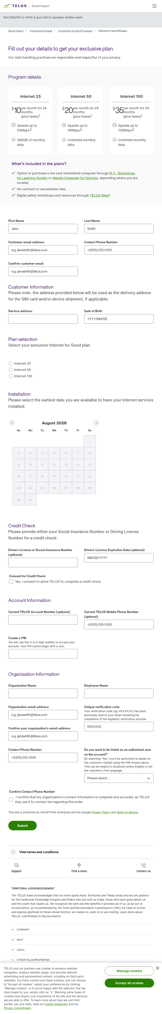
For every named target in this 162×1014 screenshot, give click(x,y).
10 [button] (30, 465)
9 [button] (19, 465)
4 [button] (42, 453)
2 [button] (30, 129)
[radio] (43, 363)
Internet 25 (22, 363)
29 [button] (90, 488)
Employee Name (96, 685)
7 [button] (78, 453)
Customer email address (26, 242)
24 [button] (30, 488)
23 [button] (19, 488)
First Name (16, 220)
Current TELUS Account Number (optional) (39, 611)
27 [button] (66, 488)
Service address (20, 311)
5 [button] (54, 453)
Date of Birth (93, 311)
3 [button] (30, 453)
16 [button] (18, 476)
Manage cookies (129, 971)
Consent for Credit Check (27, 576)
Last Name (92, 220)
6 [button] (66, 453)
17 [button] (30, 476)
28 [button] (78, 488)
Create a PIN (17, 638)
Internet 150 (23, 376)
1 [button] (39, 115)
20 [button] (66, 476)
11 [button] (42, 465)
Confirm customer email (25, 263)
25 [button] (42, 488)
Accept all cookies (129, 983)
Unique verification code (102, 706)
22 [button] (90, 476)
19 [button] (54, 476)
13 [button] (66, 465)
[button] (154, 6)
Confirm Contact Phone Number (32, 791)
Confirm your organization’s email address (39, 728)
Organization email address (28, 706)
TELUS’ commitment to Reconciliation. (36, 916)
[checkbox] (81, 581)
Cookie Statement (56, 1004)
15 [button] (89, 465)
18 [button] (42, 476)
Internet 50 (22, 369)
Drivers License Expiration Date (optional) (114, 549)
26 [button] (54, 488)
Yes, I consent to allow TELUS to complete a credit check (58, 581)
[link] (16, 30)
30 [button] (19, 500)
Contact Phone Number (101, 242)
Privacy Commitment (17, 1008)
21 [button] (77, 476)
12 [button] (54, 465)
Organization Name (22, 685)
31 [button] (30, 500)
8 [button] (90, 453)
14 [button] (77, 465)
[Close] (157, 968)
